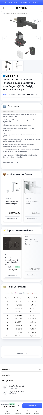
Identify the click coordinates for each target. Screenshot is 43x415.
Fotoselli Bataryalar (18, 94)
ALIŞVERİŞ (5, 375)
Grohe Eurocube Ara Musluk (32, 202)
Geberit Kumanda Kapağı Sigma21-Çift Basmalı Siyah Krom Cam (12, 261)
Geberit (5, 94)
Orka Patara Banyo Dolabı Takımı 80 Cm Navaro (32, 242)
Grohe (7, 198)
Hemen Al (31, 405)
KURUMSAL (6, 369)
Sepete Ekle (11, 218)
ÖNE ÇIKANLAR (7, 381)
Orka (26, 237)
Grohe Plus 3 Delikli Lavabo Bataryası (12, 202)
